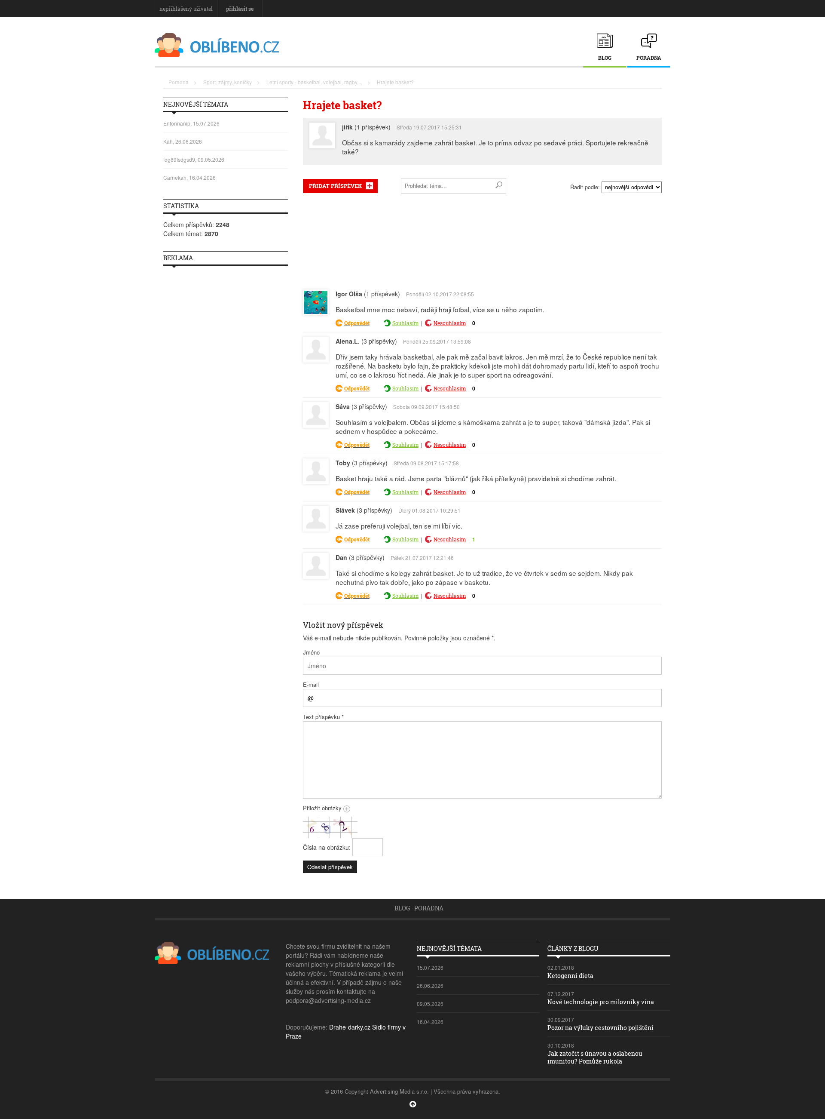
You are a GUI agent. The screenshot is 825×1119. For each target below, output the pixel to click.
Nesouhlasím (450, 323)
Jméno (311, 652)
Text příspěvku (323, 717)
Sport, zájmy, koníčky (227, 82)
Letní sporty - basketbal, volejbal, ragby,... (314, 82)
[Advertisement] (482, 239)
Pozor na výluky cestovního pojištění (600, 1028)
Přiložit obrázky (323, 808)
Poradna (648, 57)
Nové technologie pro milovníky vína (600, 1002)
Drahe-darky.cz (349, 1027)
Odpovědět (357, 323)
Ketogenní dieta (570, 975)
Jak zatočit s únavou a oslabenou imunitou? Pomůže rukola (594, 1057)
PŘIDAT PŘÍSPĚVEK (335, 185)
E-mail (311, 684)
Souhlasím (405, 323)
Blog (604, 57)
